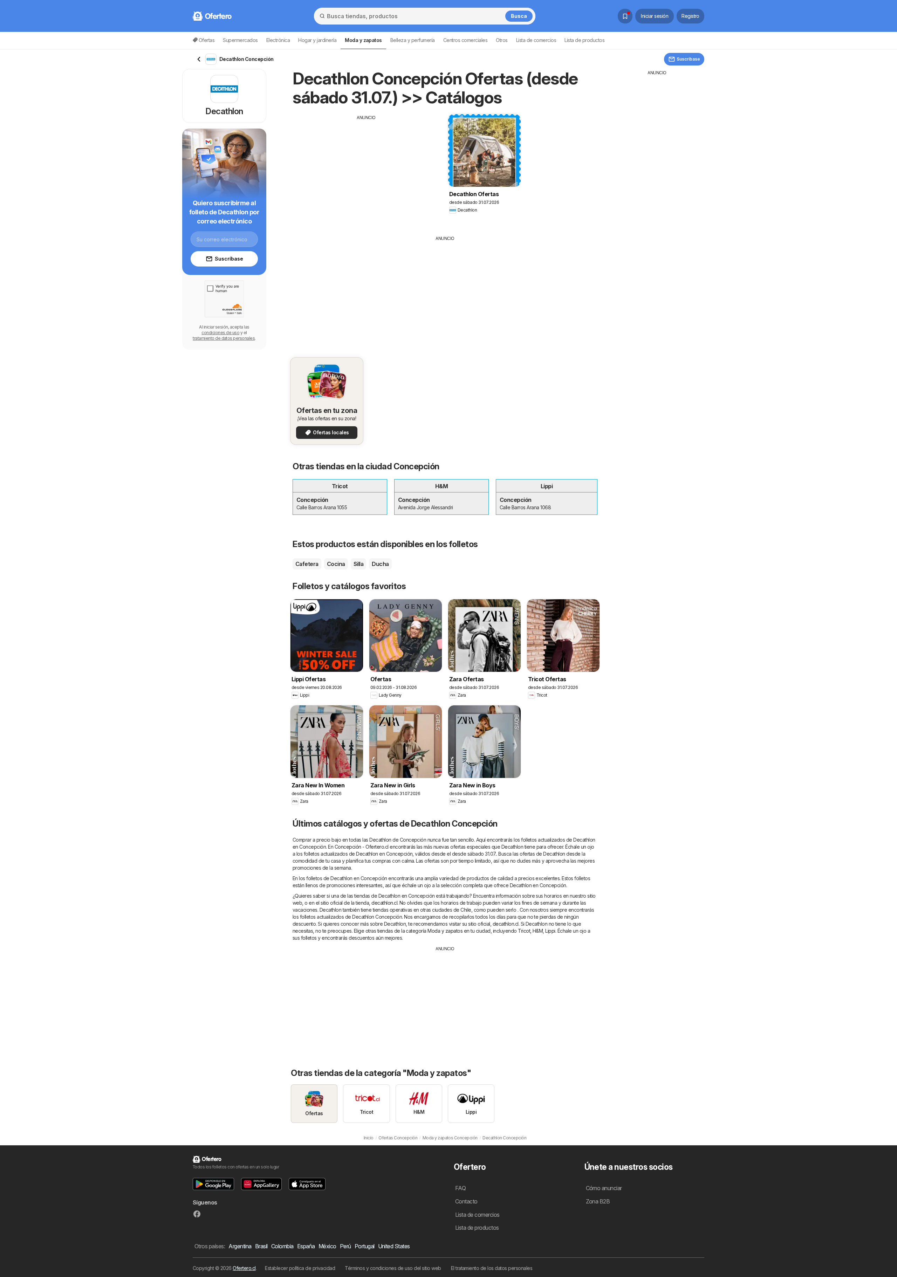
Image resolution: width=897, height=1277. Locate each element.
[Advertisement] (366, 170)
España (306, 1246)
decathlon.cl (384, 903)
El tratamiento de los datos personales (492, 1268)
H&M (538, 931)
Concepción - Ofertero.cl (362, 847)
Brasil (261, 1246)
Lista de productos (584, 40)
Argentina (239, 1246)
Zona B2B (598, 1201)
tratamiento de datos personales (224, 338)
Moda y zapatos (445, 931)
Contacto (466, 1201)
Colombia (282, 1246)
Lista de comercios (536, 40)
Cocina (336, 563)
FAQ (460, 1188)
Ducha (380, 563)
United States (394, 1246)
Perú (345, 1246)
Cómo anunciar (604, 1188)
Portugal (365, 1246)
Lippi (550, 931)
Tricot (524, 931)
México (327, 1246)
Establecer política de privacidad (300, 1268)
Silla (358, 563)
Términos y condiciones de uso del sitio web (393, 1268)
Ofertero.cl (244, 1268)
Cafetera (307, 563)
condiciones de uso (220, 332)
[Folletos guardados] (625, 16)
